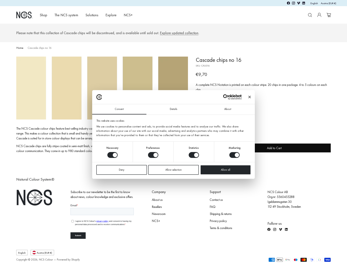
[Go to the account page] (319, 15)
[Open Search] (310, 15)
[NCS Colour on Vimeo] (298, 3)
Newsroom (159, 214)
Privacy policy (218, 221)
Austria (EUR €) (328, 3)
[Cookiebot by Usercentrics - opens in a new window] (226, 97)
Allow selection (173, 170)
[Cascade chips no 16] (102, 88)
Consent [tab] (119, 109)
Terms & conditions (221, 228)
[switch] (153, 155)
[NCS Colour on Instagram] (293, 3)
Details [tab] (173, 109)
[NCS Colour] (24, 15)
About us (157, 200)
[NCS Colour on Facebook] (288, 3)
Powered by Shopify (68, 259)
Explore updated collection (179, 33)
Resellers (157, 207)
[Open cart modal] (328, 15)
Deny (121, 170)
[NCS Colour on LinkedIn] (303, 3)
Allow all (225, 170)
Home (19, 48)
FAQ (212, 207)
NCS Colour (46, 259)
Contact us (216, 200)
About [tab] (227, 109)
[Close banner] (249, 97)
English (314, 3)
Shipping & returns (221, 214)
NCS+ (156, 221)
